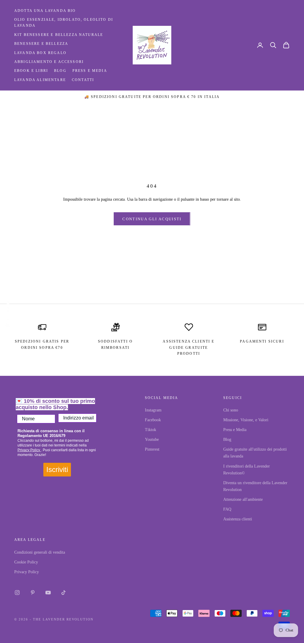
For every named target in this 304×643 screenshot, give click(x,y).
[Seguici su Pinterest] (33, 593)
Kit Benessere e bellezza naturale (58, 35)
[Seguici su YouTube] (48, 593)
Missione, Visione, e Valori (245, 420)
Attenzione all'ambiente (243, 499)
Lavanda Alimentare (40, 80)
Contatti (83, 80)
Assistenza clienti (237, 519)
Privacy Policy (29, 450)
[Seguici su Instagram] (17, 593)
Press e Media (89, 71)
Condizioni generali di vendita (39, 552)
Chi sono (230, 410)
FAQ (227, 509)
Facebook (153, 420)
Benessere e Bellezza (41, 44)
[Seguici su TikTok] (63, 593)
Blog (60, 71)
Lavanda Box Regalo (40, 53)
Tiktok (150, 429)
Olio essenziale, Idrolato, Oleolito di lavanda (63, 23)
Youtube (152, 439)
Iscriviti (57, 469)
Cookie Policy (26, 562)
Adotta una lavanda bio (45, 11)
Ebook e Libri (31, 71)
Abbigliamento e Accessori (49, 62)
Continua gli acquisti (151, 219)
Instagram (153, 410)
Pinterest (152, 449)
